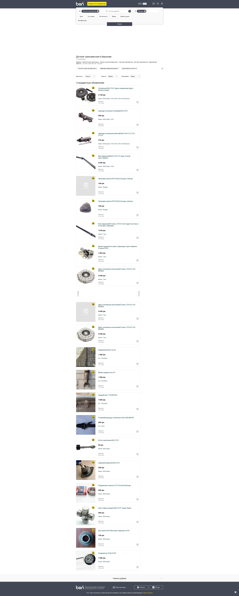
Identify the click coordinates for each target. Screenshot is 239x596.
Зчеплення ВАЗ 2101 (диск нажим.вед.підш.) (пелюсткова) (115, 89)
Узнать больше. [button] (148, 593)
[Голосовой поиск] (129, 11)
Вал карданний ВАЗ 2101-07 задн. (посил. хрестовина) (114, 157)
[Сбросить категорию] (97, 11)
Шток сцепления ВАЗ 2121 (108, 440)
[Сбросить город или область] (145, 11)
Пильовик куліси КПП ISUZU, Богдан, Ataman (115, 179)
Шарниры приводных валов (109, 68)
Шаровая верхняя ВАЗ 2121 (109, 463)
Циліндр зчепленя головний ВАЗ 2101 (113, 111)
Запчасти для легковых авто (87, 68)
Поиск (119, 24)
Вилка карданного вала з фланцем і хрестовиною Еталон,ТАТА (117, 247)
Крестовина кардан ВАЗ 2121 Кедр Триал (114, 508)
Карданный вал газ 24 (107, 350)
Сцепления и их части (129, 68)
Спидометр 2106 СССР (107, 553)
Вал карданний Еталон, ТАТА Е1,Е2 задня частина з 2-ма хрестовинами (118, 225)
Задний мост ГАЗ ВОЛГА (107, 395)
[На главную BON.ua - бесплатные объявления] (80, 4)
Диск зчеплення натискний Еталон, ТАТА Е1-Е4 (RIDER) (116, 270)
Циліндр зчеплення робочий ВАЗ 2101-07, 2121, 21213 (116, 134)
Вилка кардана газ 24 (106, 372)
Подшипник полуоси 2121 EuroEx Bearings (114, 485)
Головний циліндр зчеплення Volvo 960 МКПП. (116, 418)
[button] (91, 11)
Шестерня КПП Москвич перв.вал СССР (114, 531)
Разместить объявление (97, 4)
